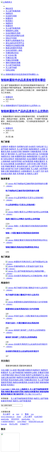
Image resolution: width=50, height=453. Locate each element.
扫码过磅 (40, 147)
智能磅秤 (26, 151)
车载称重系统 (35, 151)
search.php (5, 419)
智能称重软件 (14, 171)
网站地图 (21, 370)
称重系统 (42, 159)
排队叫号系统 (11, 38)
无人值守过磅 (34, 166)
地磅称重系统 (32, 156)
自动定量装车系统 (13, 33)
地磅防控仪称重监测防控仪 (27, 377)
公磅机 (43, 149)
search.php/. (26, 419)
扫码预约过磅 (22, 147)
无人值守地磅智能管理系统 (22, 398)
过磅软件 (4, 147)
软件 (46, 171)
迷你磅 (8, 169)
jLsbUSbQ (38, 417)
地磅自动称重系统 (20, 382)
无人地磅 (34, 169)
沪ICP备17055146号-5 (33, 394)
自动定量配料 (32, 159)
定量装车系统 (43, 373)
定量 (7, 171)
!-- (33, 419)
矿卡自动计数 (11, 55)
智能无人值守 (32, 174)
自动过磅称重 (8, 164)
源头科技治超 (22, 166)
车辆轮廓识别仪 (12, 53)
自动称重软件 (20, 164)
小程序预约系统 (7, 375)
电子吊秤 (15, 169)
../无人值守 (27, 417)
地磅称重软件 (34, 149)
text (17, 414)
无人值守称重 (22, 149)
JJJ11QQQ (15, 419)
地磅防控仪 (5, 156)
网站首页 (9, 8)
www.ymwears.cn (7, 417)
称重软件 (9, 18)
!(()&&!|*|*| (24, 424)
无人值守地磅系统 (13, 65)
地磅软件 (9, 13)
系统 (14, 174)
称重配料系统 (20, 156)
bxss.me (4, 424)
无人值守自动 (21, 154)
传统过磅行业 (32, 154)
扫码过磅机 (10, 70)
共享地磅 (20, 174)
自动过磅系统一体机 (14, 50)
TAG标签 (13, 370)
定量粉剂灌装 (24, 169)
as (13, 414)
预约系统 (11, 154)
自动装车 (32, 147)
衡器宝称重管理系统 (14, 48)
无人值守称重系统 (13, 11)
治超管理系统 (16, 161)
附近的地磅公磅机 (16, 380)
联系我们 (9, 21)
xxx (32, 414)
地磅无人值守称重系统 (22, 401)
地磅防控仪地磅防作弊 (15, 45)
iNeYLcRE (13, 424)
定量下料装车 (41, 164)
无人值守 (36, 171)
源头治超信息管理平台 (15, 43)
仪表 (3, 166)
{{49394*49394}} (8, 422)
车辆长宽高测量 (12, 60)
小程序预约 (43, 169)
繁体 (27, 414)
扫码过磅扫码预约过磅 (15, 36)
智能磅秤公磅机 (12, 31)
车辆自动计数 (11, 58)
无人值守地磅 (11, 68)
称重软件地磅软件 (32, 370)
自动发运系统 (6, 174)
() (22, 414)
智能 (3, 171)
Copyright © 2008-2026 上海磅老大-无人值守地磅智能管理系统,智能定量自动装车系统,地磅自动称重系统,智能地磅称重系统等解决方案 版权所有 (25, 391)
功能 (12, 156)
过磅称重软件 (26, 171)
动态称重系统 (27, 161)
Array (19, 417)
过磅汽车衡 (31, 164)
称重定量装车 (39, 161)
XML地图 (5, 370)
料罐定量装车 (10, 166)
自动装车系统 (11, 16)
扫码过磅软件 (8, 159)
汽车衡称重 (43, 154)
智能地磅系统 (20, 159)
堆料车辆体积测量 (13, 63)
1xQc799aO (21, 422)
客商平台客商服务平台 (15, 40)
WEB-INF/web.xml (36, 422)
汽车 (42, 171)
